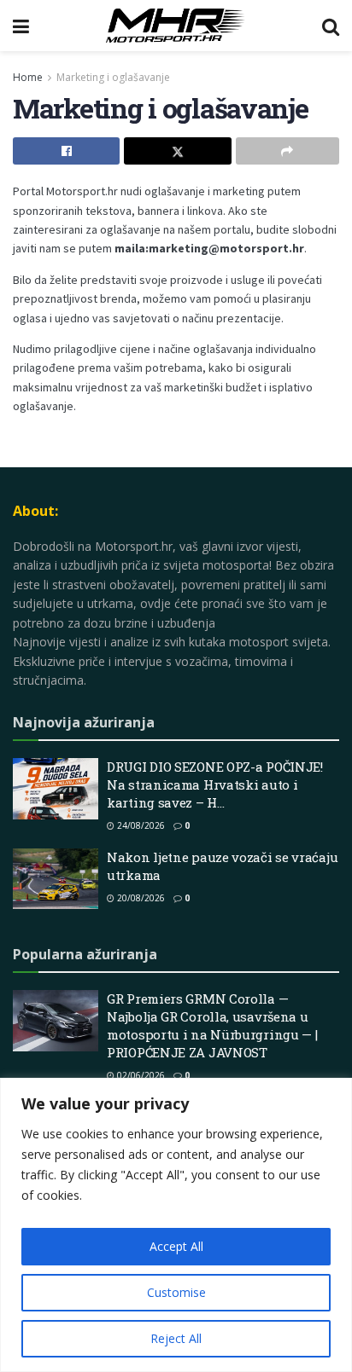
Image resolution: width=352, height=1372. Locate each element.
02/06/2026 (139, 1075)
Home (28, 77)
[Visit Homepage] (175, 26)
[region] (176, 1225)
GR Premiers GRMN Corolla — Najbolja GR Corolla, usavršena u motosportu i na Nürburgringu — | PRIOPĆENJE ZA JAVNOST (212, 1025)
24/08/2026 (139, 825)
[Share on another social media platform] (287, 151)
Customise (176, 1292)
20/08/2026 (139, 898)
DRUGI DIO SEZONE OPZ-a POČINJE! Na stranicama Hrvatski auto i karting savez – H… (215, 784)
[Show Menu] (21, 25)
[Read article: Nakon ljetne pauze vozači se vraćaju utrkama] (55, 879)
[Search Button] (330, 25)
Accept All (176, 1246)
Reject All (176, 1338)
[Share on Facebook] (66, 151)
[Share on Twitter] (177, 151)
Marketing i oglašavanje (113, 77)
